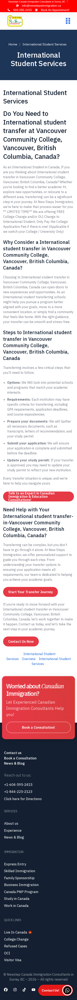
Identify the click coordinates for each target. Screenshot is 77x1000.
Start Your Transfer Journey (30, 592)
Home (12, 44)
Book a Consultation (20, 758)
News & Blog (14, 763)
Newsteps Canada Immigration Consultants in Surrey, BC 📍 (38, 1)
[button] (68, 21)
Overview (29, 659)
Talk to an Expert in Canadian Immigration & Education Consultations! (31, 496)
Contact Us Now (21, 641)
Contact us (13, 753)
